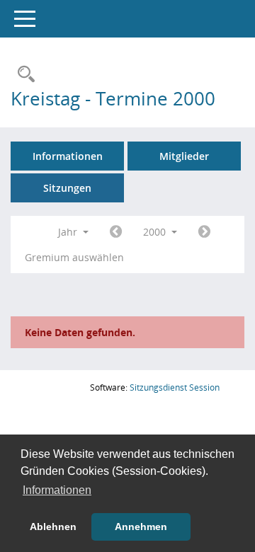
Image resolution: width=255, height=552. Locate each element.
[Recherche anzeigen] (23, 74)
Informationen (68, 156)
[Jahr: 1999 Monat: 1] (115, 232)
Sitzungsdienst (175, 387)
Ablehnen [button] (53, 526)
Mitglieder (184, 156)
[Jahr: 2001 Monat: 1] (204, 232)
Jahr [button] (69, 231)
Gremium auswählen (74, 257)
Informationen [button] (57, 490)
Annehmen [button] (141, 526)
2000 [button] (156, 231)
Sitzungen (67, 188)
